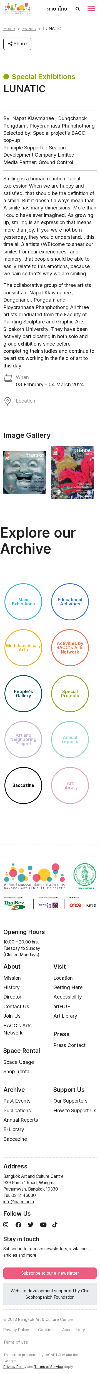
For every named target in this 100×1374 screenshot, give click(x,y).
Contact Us (16, 1006)
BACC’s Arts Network (17, 1029)
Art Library (65, 1016)
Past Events (17, 1101)
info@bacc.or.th (18, 1201)
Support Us (69, 1089)
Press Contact (69, 1045)
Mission (12, 978)
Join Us (12, 1016)
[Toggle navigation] (91, 9)
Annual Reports (20, 1120)
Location (63, 978)
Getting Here (67, 987)
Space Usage (18, 1062)
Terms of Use (15, 1342)
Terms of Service (48, 1367)
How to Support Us (74, 1110)
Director (12, 997)
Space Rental (21, 1050)
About (12, 966)
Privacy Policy (16, 1329)
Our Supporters (70, 1101)
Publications (17, 1110)
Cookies (45, 1329)
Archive (14, 1089)
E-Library (13, 1129)
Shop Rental (17, 1071)
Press (61, 1034)
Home (9, 28)
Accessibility (67, 997)
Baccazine (15, 1139)
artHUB (62, 1006)
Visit (59, 966)
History (11, 987)
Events (29, 28)
